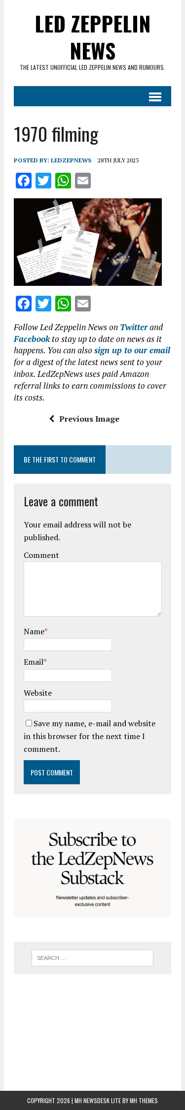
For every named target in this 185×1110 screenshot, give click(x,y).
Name (34, 631)
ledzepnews (71, 160)
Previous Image (89, 418)
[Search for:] (92, 957)
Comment (41, 555)
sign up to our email (132, 350)
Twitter (134, 327)
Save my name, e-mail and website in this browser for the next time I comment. (89, 736)
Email (33, 661)
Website (38, 692)
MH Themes (144, 1100)
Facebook (32, 338)
